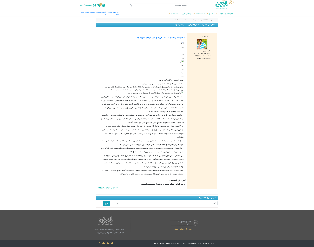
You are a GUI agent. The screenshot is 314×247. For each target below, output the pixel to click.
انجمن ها (195, 19)
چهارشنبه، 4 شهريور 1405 (113, 13)
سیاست (177, 19)
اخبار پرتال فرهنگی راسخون (182, 229)
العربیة (162, 243)
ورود (82, 5)
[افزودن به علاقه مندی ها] (99, 243)
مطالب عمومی (186, 19)
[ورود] (108, 243)
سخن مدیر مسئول (208, 243)
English (155, 243)
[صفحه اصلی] (112, 243)
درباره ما (190, 243)
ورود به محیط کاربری (172, 243)
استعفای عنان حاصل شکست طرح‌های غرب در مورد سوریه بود (161, 37)
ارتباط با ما (197, 243)
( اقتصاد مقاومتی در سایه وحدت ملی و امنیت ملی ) (93, 13)
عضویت (88, 5)
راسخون (228, 13)
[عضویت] (103, 243)
